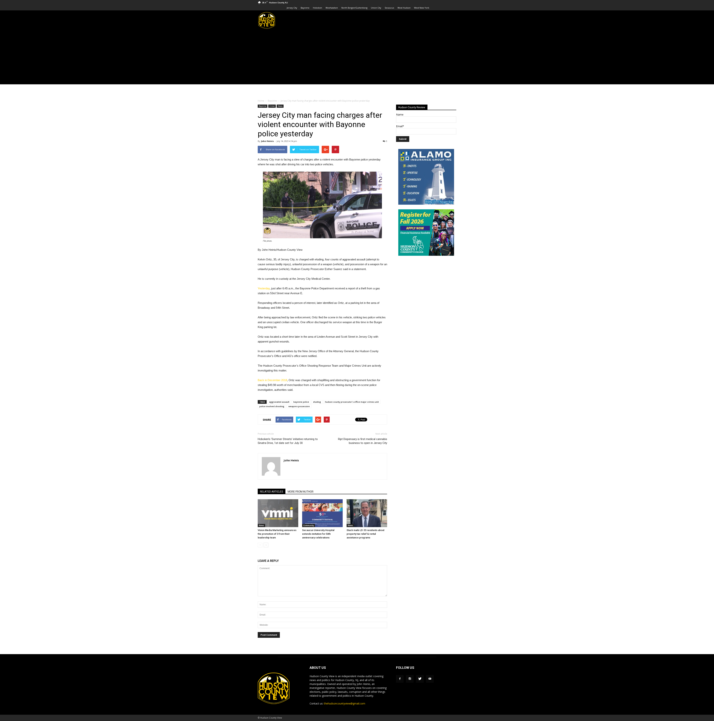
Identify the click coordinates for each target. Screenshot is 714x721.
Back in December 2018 (272, 380)
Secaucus (389, 7)
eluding (317, 401)
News (280, 106)
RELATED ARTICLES (271, 491)
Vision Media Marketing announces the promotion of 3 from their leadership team (277, 534)
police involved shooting (271, 406)
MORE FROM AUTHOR (300, 491)
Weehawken (332, 7)
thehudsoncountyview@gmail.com (344, 703)
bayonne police (301, 401)
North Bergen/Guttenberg (354, 7)
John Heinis (267, 141)
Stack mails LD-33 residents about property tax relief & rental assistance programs (365, 534)
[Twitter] (420, 679)
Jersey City (292, 7)
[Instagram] (410, 679)
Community (308, 525)
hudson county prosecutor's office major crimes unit (352, 401)
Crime (272, 106)
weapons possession (299, 406)
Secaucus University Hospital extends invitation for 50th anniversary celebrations (318, 534)
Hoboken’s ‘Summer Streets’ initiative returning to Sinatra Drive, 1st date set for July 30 (288, 441)
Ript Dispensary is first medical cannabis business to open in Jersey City (362, 441)
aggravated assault (279, 401)
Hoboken (317, 7)
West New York (421, 7)
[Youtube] (430, 679)
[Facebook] (399, 679)
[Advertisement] (357, 58)
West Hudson (404, 7)
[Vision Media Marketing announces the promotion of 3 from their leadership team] (278, 513)
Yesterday (264, 288)
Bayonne (305, 7)
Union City (376, 7)
